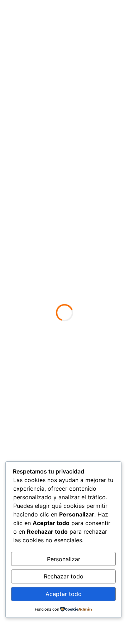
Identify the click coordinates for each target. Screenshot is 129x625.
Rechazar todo (63, 576)
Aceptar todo (64, 593)
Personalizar (63, 559)
